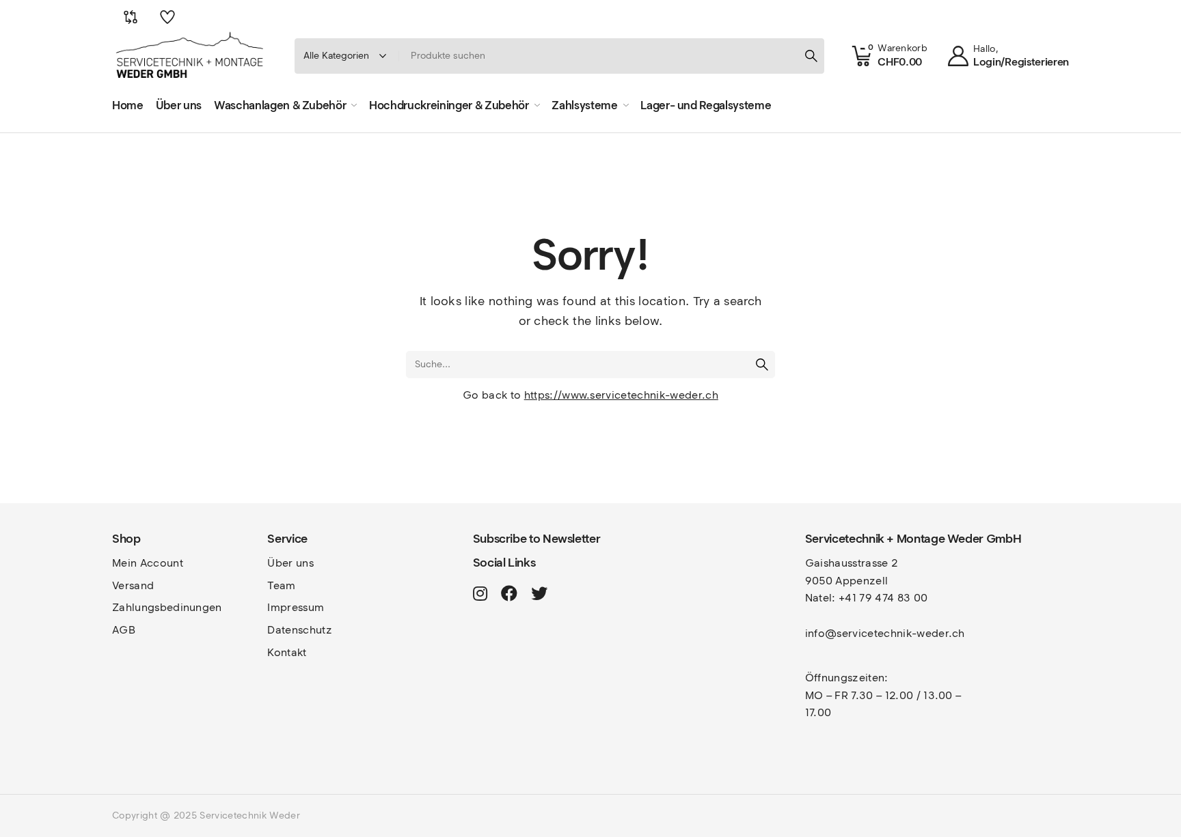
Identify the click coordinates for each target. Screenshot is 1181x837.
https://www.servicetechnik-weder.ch (621, 394)
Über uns (290, 562)
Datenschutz (299, 629)
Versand (133, 585)
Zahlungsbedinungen (167, 607)
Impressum (295, 607)
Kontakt (286, 652)
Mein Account (147, 562)
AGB (123, 629)
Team (281, 585)
